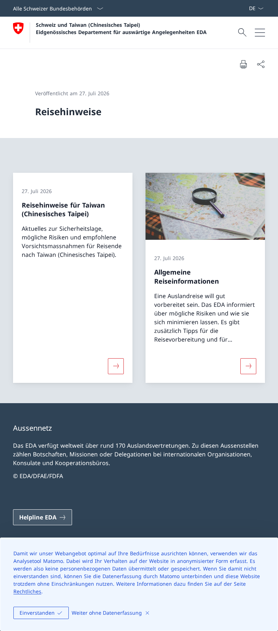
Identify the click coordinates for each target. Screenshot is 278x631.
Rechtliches (27, 591)
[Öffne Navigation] (260, 32)
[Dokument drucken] (243, 64)
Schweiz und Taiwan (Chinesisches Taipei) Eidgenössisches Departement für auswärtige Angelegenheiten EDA (121, 28)
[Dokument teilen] (260, 64)
